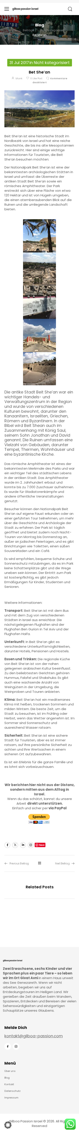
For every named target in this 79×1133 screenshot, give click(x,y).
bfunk (19, 78)
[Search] (70, 9)
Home (12, 30)
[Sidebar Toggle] (75, 39)
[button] (8, 1125)
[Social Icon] (7, 845)
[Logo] (25, 8)
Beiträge (28, 30)
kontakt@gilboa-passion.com (33, 1036)
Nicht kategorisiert (52, 30)
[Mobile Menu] (6, 9)
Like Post (36, 78)
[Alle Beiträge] (39, 863)
